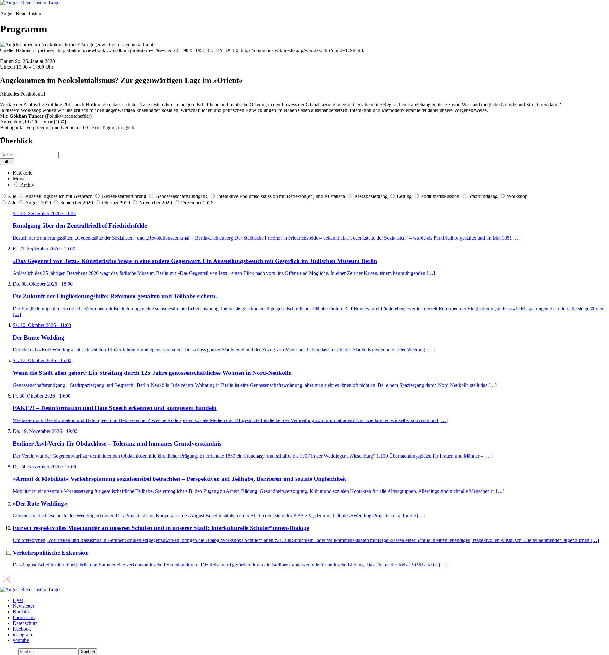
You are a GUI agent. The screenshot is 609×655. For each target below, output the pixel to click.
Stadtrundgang (483, 196)
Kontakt (21, 611)
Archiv (27, 185)
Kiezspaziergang (371, 196)
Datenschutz (25, 623)
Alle (12, 196)
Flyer (18, 600)
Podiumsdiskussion (440, 196)
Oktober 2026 (116, 202)
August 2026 (38, 202)
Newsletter (23, 606)
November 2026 (156, 202)
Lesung (404, 196)
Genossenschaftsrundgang (181, 196)
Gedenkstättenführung (124, 196)
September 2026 (77, 202)
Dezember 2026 (197, 202)
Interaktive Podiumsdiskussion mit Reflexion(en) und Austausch (281, 196)
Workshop (517, 196)
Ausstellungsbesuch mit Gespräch (59, 196)
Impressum (24, 617)
